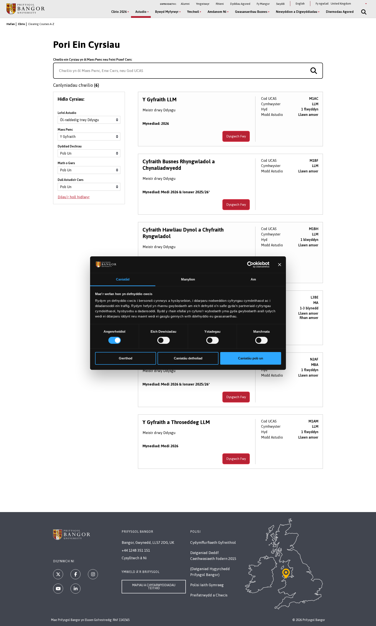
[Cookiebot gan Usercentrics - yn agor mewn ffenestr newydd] (250, 264)
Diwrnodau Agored (340, 11)
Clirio (21, 24)
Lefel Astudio (67, 113)
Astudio (140, 11)
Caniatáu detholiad (188, 358)
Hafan (11, 24)
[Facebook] (75, 574)
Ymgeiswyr (202, 3)
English (300, 3)
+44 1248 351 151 (136, 550)
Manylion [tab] (188, 279)
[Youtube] (58, 589)
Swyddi (280, 3)
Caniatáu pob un (250, 358)
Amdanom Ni (217, 11)
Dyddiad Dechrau (70, 146)
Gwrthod (125, 358)
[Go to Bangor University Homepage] (26, 8)
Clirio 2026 (119, 11)
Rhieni (220, 3)
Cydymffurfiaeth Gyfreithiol (213, 542)
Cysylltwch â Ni (134, 558)
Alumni (185, 3)
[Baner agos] (279, 264)
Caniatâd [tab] (123, 279)
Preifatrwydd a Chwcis (208, 595)
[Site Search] (363, 12)
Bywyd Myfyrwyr (166, 11)
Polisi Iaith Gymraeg (207, 585)
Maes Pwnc (65, 129)
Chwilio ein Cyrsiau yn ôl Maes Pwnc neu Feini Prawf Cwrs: (92, 59)
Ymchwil (193, 11)
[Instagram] (93, 574)
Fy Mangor (263, 3)
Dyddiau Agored (240, 3)
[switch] (163, 340)
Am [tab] (253, 279)
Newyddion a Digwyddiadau (296, 11)
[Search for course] (313, 70)
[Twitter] (58, 574)
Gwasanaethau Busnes (251, 11)
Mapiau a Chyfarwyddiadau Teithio (153, 586)
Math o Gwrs (66, 163)
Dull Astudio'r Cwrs (70, 180)
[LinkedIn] (75, 589)
